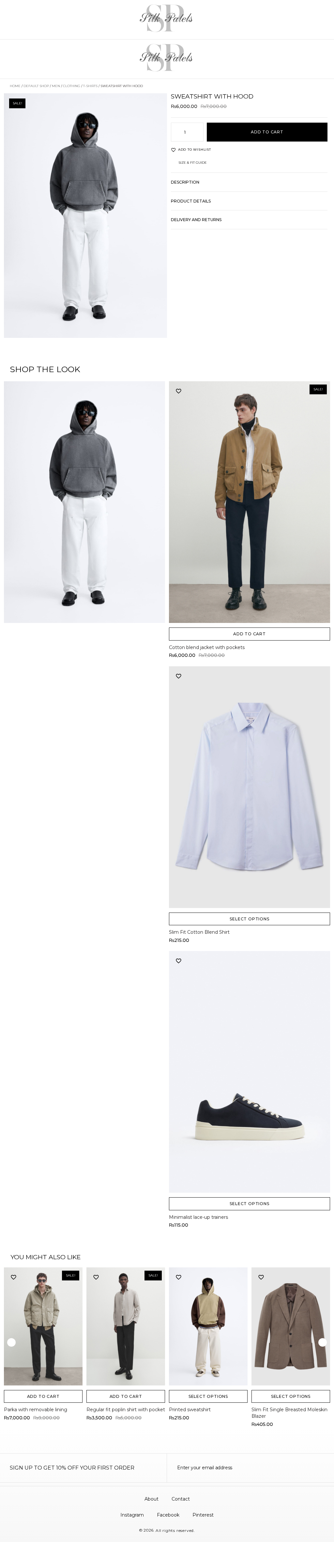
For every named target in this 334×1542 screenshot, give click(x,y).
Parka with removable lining (35, 1410)
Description (185, 182)
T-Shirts (90, 86)
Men (56, 86)
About (151, 1499)
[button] (249, 185)
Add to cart (267, 131)
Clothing (71, 86)
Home (15, 86)
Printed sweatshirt (190, 1410)
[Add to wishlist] (178, 391)
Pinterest (203, 1515)
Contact (181, 1499)
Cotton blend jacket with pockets (207, 647)
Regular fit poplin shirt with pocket (125, 1410)
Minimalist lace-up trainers (198, 1217)
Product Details (191, 201)
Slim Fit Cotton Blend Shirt (199, 932)
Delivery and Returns (196, 219)
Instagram (132, 1515)
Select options (249, 918)
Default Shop (36, 86)
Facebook (168, 1515)
